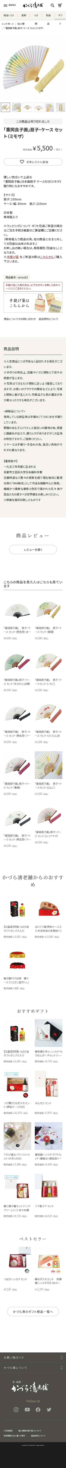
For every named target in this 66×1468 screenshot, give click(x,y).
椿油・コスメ (9, 16)
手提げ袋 (13, 257)
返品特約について (48, 319)
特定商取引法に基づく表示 (14, 1435)
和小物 (20, 23)
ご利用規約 (8, 1430)
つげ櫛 (36, 16)
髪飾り (23, 16)
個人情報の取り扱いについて (30, 1430)
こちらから (47, 257)
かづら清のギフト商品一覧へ (33, 1311)
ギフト (60, 16)
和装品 (48, 16)
